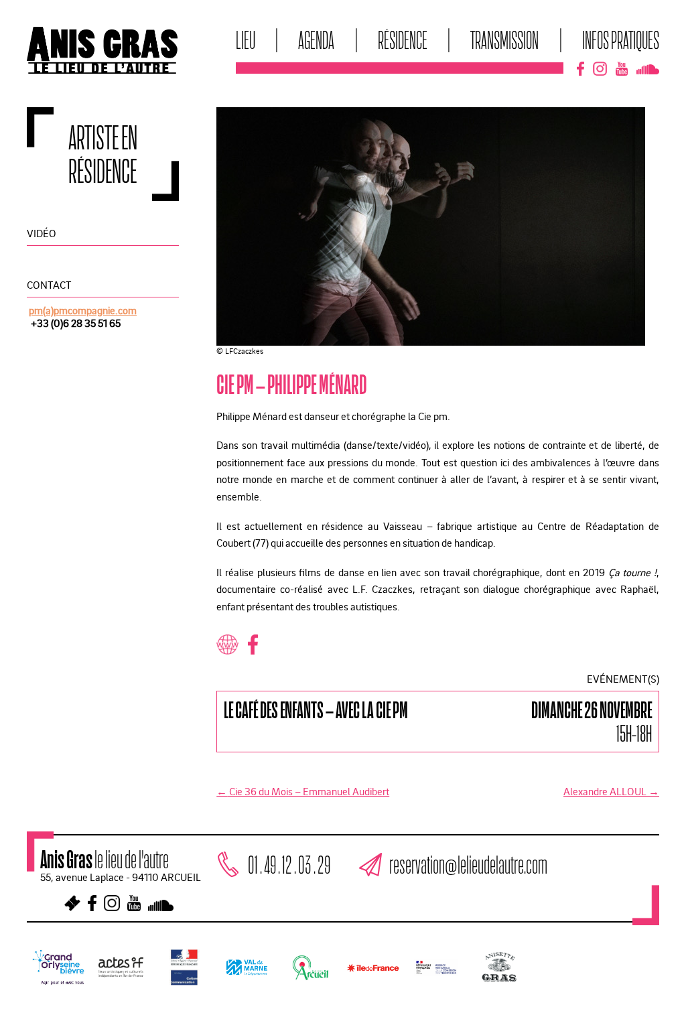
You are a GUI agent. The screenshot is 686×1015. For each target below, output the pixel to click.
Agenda (316, 39)
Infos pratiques (620, 39)
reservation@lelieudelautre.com (468, 864)
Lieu (245, 39)
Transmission (504, 39)
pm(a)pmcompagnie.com (83, 310)
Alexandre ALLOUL (611, 791)
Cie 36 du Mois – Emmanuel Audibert (302, 791)
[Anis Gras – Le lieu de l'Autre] (102, 69)
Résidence (402, 39)
